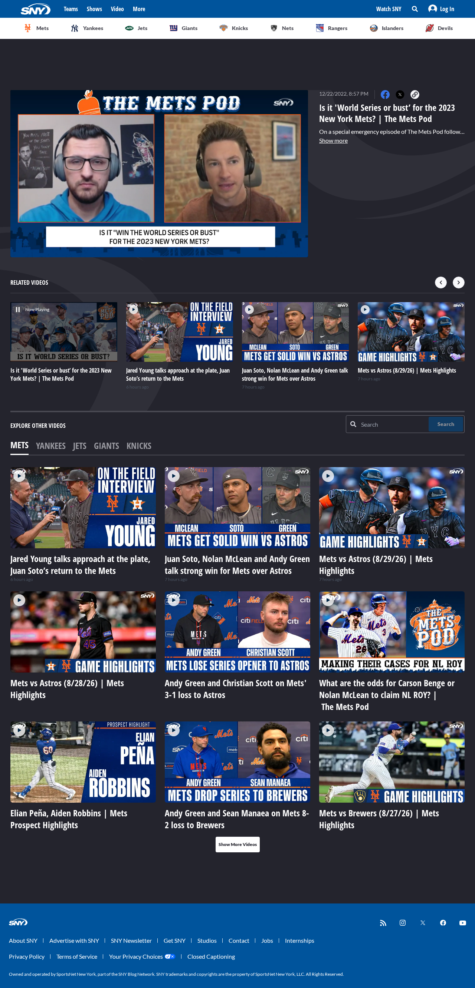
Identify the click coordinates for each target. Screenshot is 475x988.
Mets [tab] (19, 445)
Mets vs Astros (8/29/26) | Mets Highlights (376, 564)
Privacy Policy (27, 956)
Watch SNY (389, 9)
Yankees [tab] (51, 445)
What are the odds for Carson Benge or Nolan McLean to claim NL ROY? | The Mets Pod (387, 695)
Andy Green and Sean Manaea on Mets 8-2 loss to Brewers (237, 819)
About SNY (23, 940)
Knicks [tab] (139, 445)
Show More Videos (238, 844)
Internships (299, 940)
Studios (207, 940)
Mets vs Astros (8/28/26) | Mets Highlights (67, 689)
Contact (239, 940)
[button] (441, 9)
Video (117, 9)
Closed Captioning (211, 956)
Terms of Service (76, 956)
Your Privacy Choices (136, 956)
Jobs (267, 940)
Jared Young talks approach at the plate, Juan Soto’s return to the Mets (80, 564)
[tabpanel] (237, 659)
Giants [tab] (106, 445)
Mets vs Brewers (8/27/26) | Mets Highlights (379, 819)
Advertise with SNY (74, 940)
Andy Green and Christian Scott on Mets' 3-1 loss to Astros (236, 689)
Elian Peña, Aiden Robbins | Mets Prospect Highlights (68, 819)
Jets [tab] (79, 445)
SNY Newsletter (131, 940)
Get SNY (175, 940)
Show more (333, 140)
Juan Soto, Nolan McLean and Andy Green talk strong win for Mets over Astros (237, 564)
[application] (159, 173)
